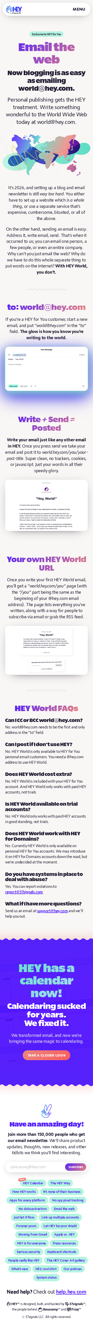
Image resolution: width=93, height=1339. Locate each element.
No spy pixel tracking (68, 1200)
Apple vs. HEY (64, 1234)
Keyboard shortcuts (61, 1252)
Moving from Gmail (32, 1234)
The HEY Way (60, 1183)
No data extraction (33, 1209)
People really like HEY (24, 1260)
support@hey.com (52, 911)
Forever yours (26, 1226)
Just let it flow (24, 1217)
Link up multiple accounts (60, 1217)
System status (46, 1278)
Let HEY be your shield (60, 1226)
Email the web (64, 1209)
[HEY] (14, 9)
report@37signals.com (24, 892)
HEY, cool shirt (46, 1269)
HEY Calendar (33, 1183)
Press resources (64, 1243)
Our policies (73, 1269)
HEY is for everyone (31, 1243)
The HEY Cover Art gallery (66, 1260)
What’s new (19, 1269)
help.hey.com (71, 1292)
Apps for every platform (27, 1200)
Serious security (28, 1252)
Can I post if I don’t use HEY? (38, 744)
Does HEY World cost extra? (38, 774)
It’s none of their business (62, 1192)
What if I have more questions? (43, 904)
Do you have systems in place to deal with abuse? (44, 877)
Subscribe (75, 1167)
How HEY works (24, 1192)
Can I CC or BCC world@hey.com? (44, 720)
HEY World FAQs (46, 709)
